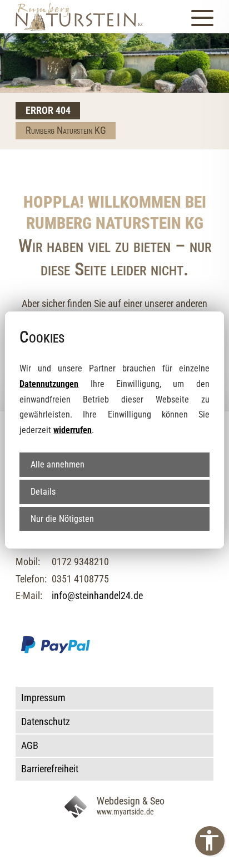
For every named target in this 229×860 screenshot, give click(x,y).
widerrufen (72, 430)
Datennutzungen (48, 384)
